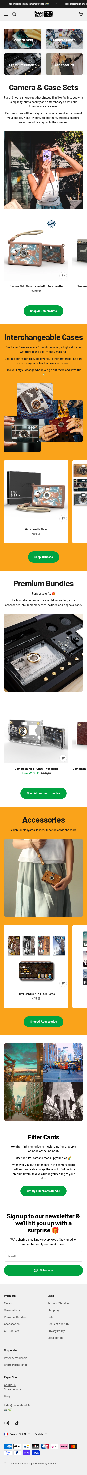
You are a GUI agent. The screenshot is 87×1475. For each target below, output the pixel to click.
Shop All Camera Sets (43, 311)
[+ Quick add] (63, 275)
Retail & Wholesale (15, 1358)
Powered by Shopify (45, 1463)
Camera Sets (12, 1310)
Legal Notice (55, 1337)
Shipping (53, 1310)
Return (52, 1317)
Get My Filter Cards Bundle (43, 1191)
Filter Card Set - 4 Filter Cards (36, 994)
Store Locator (12, 1389)
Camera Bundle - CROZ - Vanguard (36, 768)
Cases (8, 1303)
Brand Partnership (15, 1364)
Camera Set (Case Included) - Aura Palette (36, 286)
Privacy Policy (56, 1331)
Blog (7, 1396)
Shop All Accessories (43, 1021)
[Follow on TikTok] (17, 1423)
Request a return (58, 1324)
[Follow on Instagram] (7, 1423)
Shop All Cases (43, 557)
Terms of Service (58, 1303)
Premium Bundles (15, 1317)
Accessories (12, 1324)
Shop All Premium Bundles (43, 793)
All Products (11, 1331)
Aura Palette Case (36, 529)
